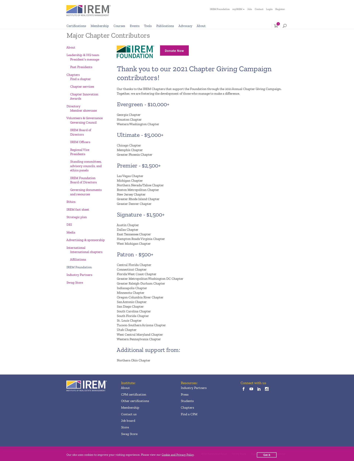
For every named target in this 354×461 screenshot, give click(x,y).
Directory (73, 106)
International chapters (86, 252)
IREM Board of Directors (80, 132)
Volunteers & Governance (84, 118)
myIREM (237, 9)
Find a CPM (189, 414)
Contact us (128, 414)
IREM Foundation (220, 9)
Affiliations (78, 259)
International (75, 248)
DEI (69, 225)
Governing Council (83, 122)
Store (125, 427)
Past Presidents (81, 67)
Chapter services (82, 86)
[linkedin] (259, 389)
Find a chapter (80, 79)
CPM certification (133, 394)
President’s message (84, 59)
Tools (148, 26)
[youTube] (251, 389)
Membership (100, 26)
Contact (259, 9)
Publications (165, 26)
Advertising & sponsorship (85, 240)
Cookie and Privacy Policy (178, 454)
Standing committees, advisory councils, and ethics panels (86, 166)
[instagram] (267, 389)
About (201, 26)
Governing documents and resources (86, 192)
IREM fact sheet (77, 209)
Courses (119, 26)
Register (280, 9)
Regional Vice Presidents (79, 152)
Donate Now (174, 50)
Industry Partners (79, 275)
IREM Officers (80, 142)
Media (70, 232)
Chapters (73, 75)
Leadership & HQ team (82, 55)
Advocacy (185, 26)
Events (134, 26)
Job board (128, 421)
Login (269, 9)
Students (187, 401)
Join (249, 9)
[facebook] (243, 389)
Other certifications (135, 401)
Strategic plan (76, 217)
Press (184, 394)
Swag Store (74, 282)
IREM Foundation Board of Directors (83, 180)
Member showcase (83, 110)
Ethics (70, 202)
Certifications (76, 26)
